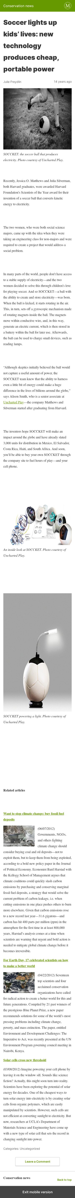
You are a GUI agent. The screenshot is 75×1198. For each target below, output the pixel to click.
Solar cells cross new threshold (24, 1059)
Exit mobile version (37, 1192)
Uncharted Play (13, 402)
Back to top (64, 1179)
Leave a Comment (37, 1161)
